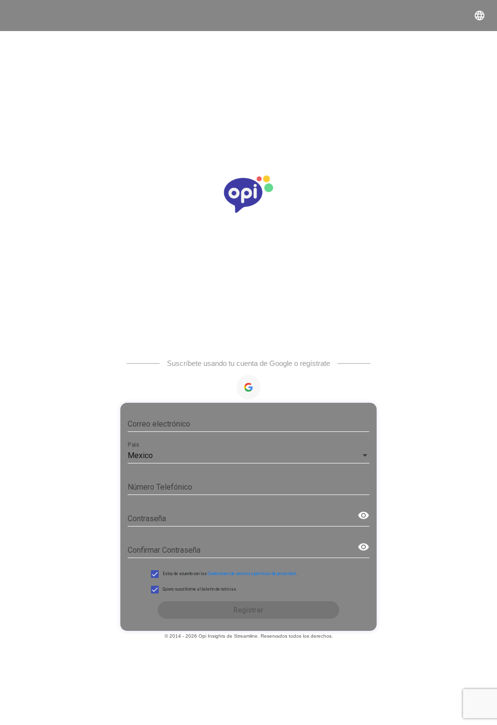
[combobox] (248, 455)
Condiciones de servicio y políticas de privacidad (252, 573)
